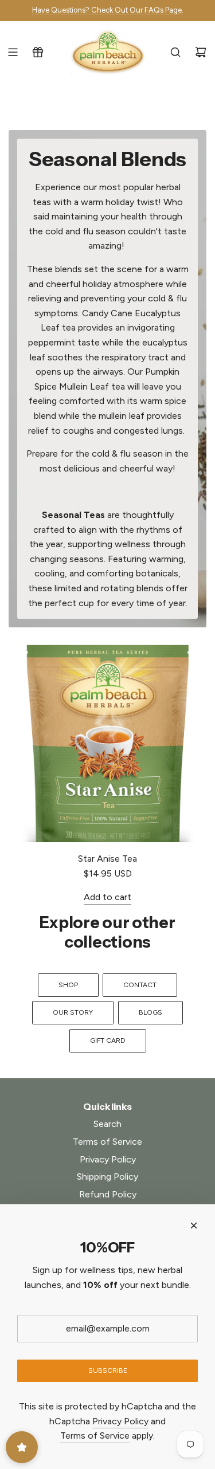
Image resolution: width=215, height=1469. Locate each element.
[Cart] (200, 52)
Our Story (73, 1012)
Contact (140, 985)
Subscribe (107, 1370)
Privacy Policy (120, 1421)
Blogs (150, 1012)
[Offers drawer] (37, 52)
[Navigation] (12, 52)
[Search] (175, 52)
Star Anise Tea (107, 858)
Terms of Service (95, 1435)
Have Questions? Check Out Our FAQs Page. (107, 10)
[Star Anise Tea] (107, 743)
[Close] (193, 1225)
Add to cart (107, 896)
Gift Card (108, 1040)
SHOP (68, 985)
